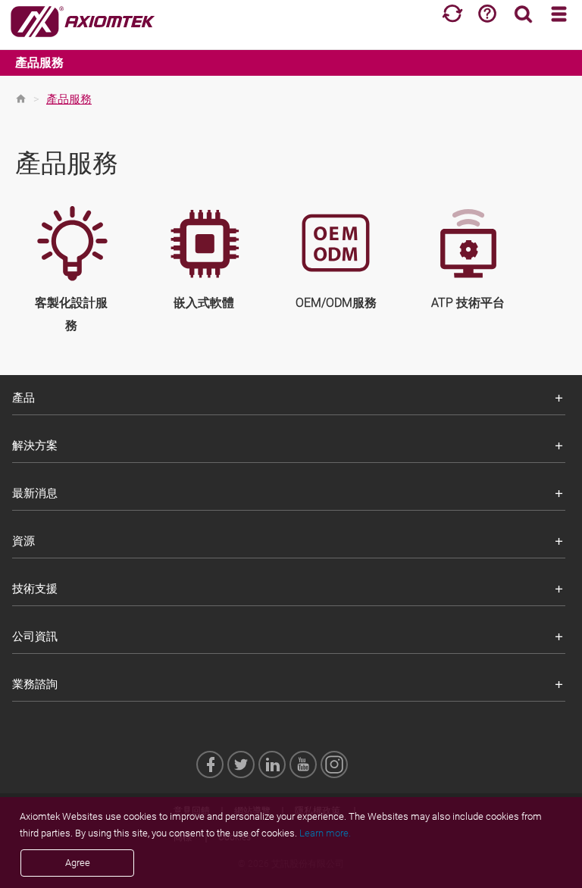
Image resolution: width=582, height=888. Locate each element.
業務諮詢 (35, 684)
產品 (23, 398)
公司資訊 (35, 636)
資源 (23, 541)
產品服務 (39, 62)
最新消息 (35, 493)
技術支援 (35, 589)
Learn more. (325, 833)
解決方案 (35, 445)
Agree (77, 862)
